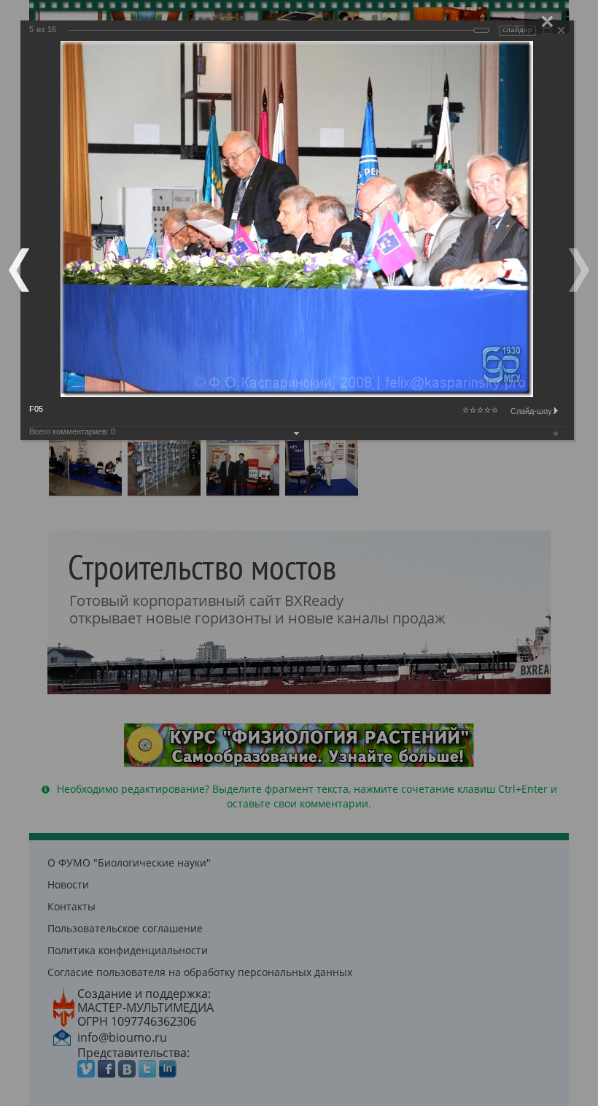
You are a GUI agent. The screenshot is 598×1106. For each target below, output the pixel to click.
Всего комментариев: (72, 431)
